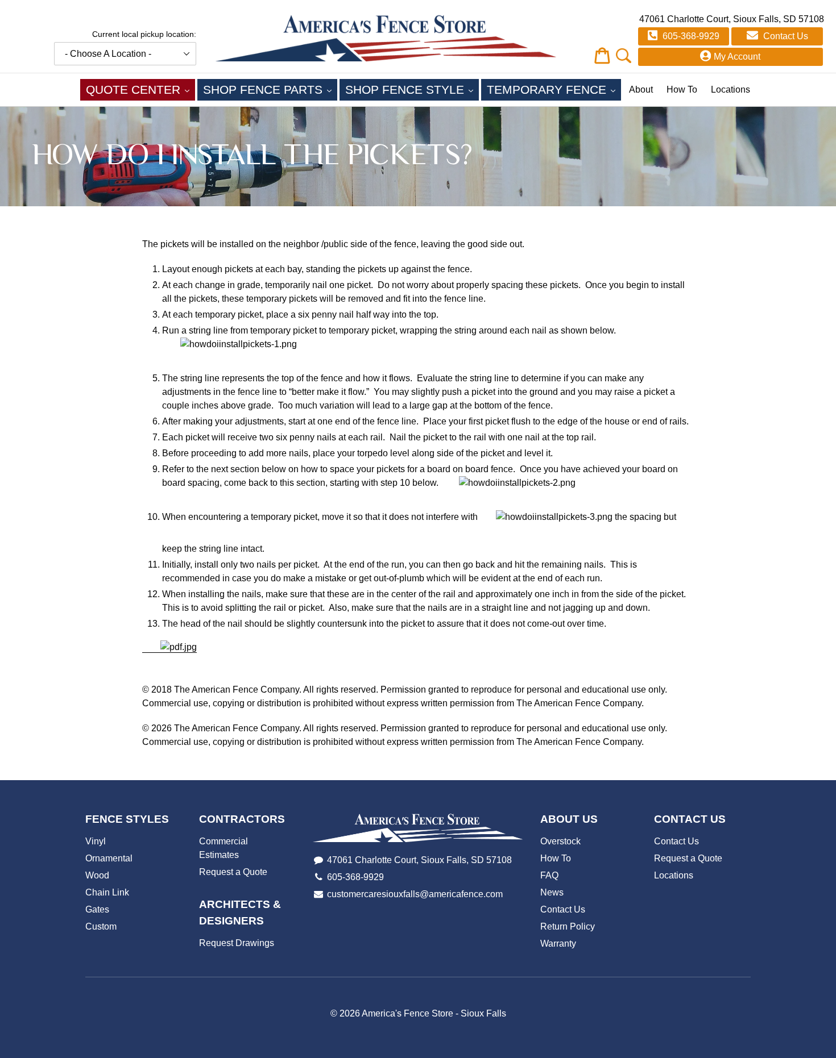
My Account (737, 56)
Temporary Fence (554, 89)
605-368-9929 (689, 36)
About (641, 89)
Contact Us (784, 36)
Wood (97, 875)
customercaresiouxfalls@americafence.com (415, 894)
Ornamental (109, 858)
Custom (101, 926)
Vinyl (95, 841)
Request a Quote (233, 872)
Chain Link (107, 892)
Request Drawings (236, 943)
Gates (97, 909)
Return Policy (567, 926)
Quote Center (140, 89)
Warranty (558, 943)
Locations (730, 89)
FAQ (549, 875)
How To (682, 89)
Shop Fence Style (412, 89)
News (552, 892)
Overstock (560, 841)
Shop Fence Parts (270, 89)
